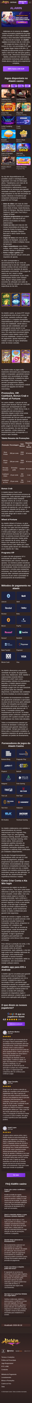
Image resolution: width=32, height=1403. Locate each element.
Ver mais (16, 1175)
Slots (26, 86)
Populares (4, 86)
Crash (19, 86)
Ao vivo (12, 85)
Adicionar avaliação (16, 1024)
